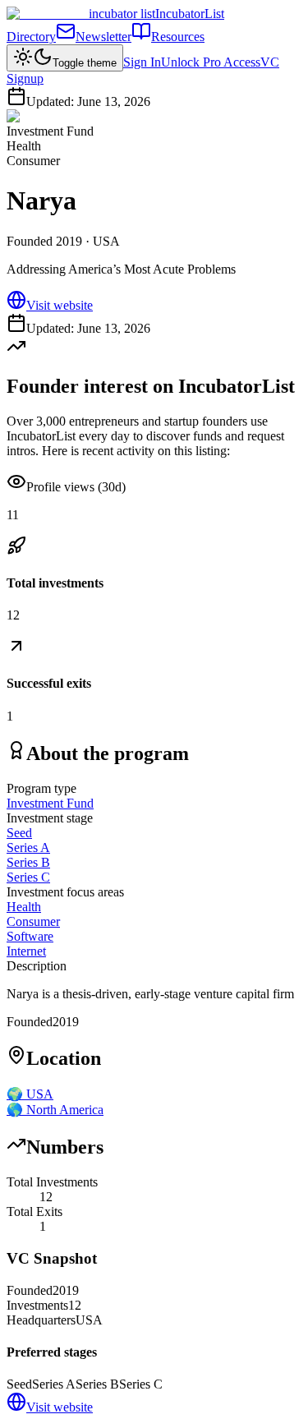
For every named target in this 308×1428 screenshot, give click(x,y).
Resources (178, 37)
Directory (31, 37)
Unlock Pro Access (210, 62)
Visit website (59, 305)
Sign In (142, 62)
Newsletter (103, 37)
